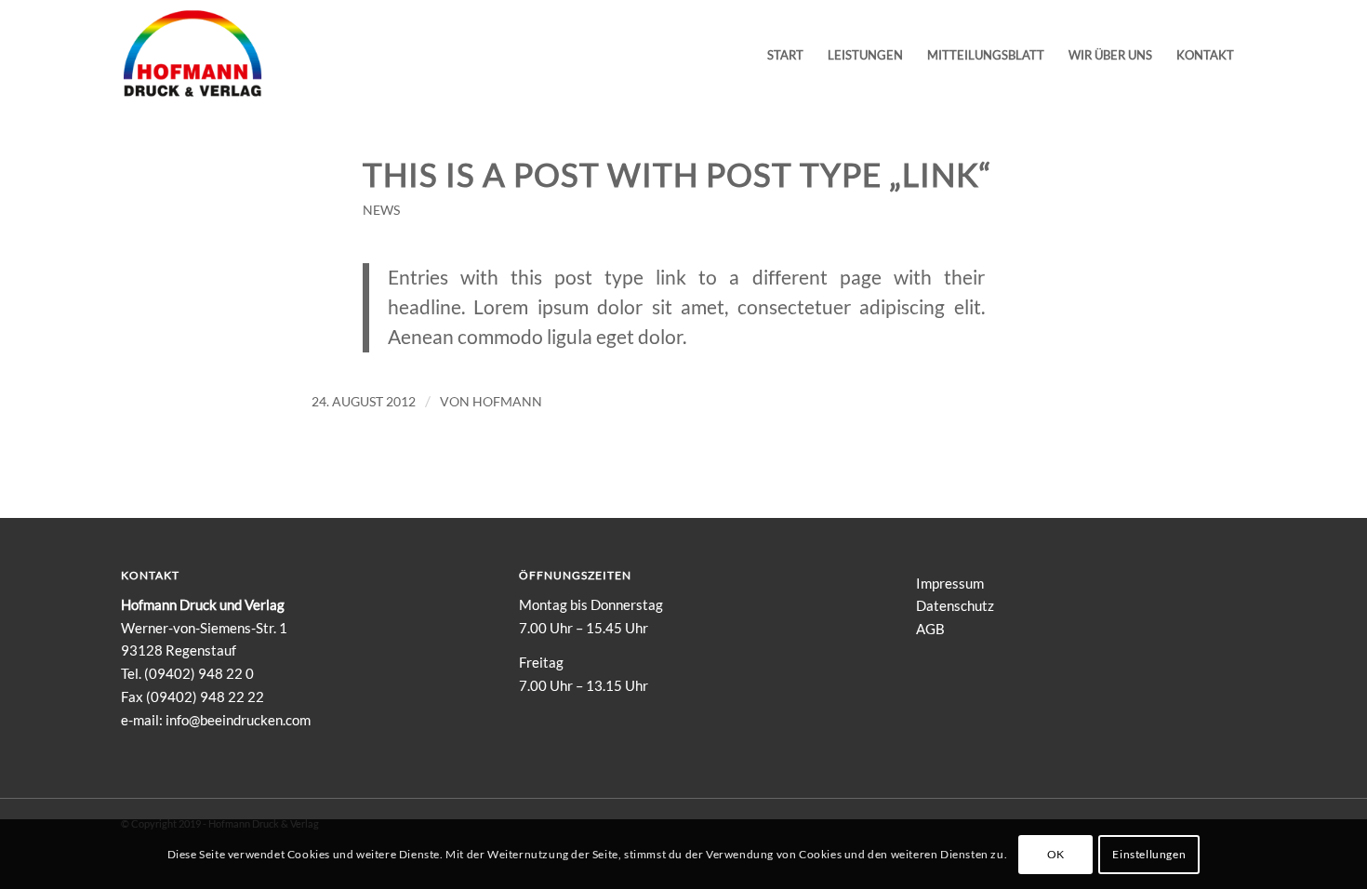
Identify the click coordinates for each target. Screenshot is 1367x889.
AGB (930, 628)
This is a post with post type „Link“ (677, 174)
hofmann (507, 401)
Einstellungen (1149, 853)
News (381, 210)
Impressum (950, 583)
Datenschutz (955, 605)
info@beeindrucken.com (238, 719)
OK (1056, 853)
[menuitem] (785, 55)
